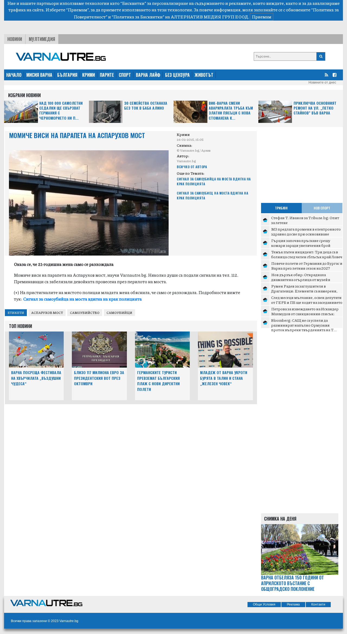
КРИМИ (88, 75)
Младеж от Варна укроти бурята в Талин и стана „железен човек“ (223, 378)
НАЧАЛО (13, 75)
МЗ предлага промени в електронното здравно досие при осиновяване (306, 231)
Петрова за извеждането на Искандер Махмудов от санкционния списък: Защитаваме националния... (305, 313)
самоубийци (119, 312)
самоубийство (84, 312)
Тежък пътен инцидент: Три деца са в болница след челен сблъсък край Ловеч (306, 254)
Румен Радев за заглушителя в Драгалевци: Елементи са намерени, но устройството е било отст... (304, 290)
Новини (14, 39)
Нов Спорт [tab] (322, 208)
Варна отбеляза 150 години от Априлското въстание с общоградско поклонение (292, 583)
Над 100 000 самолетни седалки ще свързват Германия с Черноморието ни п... (61, 111)
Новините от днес (322, 82)
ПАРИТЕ (107, 75)
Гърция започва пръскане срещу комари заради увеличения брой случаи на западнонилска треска (300, 245)
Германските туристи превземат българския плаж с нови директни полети (158, 380)
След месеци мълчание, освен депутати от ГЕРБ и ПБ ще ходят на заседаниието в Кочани (306, 302)
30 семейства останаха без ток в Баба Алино (145, 106)
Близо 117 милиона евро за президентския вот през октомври (99, 378)
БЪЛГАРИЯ (67, 75)
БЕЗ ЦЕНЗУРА (177, 75)
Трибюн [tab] (281, 208)
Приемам (261, 17)
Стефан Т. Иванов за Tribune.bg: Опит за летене (305, 220)
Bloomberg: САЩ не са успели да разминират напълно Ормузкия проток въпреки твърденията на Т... (304, 324)
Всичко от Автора (192, 166)
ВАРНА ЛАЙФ (148, 75)
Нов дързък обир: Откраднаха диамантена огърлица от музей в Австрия (300, 279)
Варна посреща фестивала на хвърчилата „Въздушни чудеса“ (36, 378)
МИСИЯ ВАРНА (39, 75)
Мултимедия (42, 39)
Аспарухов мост (47, 312)
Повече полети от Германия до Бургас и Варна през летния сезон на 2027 (306, 265)
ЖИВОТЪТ (204, 75)
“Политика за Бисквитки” (138, 17)
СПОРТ (125, 75)
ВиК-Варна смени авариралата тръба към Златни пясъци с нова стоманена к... (231, 111)
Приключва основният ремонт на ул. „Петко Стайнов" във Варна (315, 108)
